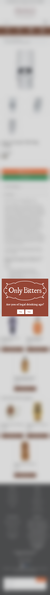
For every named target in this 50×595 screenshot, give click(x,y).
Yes (29, 311)
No (20, 311)
